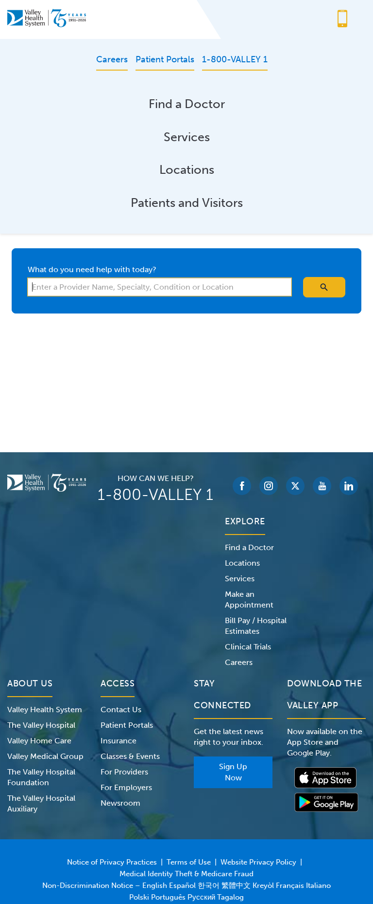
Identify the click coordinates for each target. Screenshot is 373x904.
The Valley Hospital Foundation (41, 777)
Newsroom (120, 803)
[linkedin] (348, 486)
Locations (186, 169)
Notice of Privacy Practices (112, 862)
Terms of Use (189, 862)
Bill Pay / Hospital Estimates (256, 626)
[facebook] (242, 486)
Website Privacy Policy (258, 862)
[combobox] (159, 287)
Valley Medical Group (45, 756)
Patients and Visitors (187, 202)
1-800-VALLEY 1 (155, 494)
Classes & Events (130, 756)
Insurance (118, 740)
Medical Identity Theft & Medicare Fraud (186, 873)
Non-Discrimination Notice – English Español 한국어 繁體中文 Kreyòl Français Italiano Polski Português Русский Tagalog (186, 891)
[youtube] (322, 486)
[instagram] (268, 486)
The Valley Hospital (41, 725)
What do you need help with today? (92, 269)
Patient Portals (127, 725)
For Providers (124, 771)
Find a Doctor (187, 103)
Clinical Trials (248, 646)
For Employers (126, 787)
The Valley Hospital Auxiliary (41, 803)
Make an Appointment (249, 599)
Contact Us (121, 709)
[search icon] (324, 287)
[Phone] (342, 20)
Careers (239, 662)
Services (187, 137)
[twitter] (295, 486)
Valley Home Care (39, 740)
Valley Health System (44, 709)
